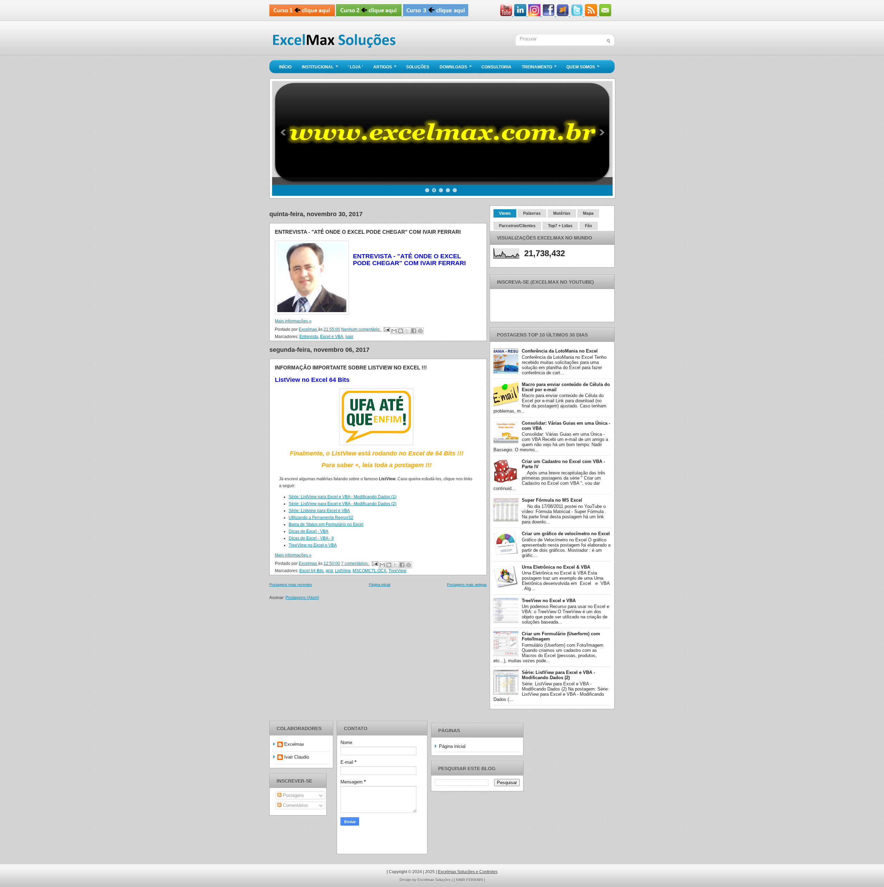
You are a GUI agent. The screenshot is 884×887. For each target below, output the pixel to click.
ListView (342, 570)
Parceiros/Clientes (517, 225)
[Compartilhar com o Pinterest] (420, 330)
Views (505, 213)
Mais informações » (293, 321)
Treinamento (539, 66)
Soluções (417, 67)
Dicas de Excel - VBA (308, 531)
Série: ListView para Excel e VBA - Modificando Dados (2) (342, 503)
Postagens (292, 795)
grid (329, 570)
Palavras (532, 213)
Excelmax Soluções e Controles (468, 871)
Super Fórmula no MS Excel (552, 500)
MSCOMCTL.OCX (369, 570)
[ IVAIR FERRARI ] (469, 880)
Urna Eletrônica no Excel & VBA (556, 567)
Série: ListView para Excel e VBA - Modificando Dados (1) (342, 496)
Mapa (588, 213)
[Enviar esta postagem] (386, 329)
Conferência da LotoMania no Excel (560, 351)
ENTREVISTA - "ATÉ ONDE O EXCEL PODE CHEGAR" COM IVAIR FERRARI (368, 232)
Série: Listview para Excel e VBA (319, 510)
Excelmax (294, 744)
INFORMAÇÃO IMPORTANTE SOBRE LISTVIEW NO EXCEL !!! (351, 367)
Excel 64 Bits (311, 570)
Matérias (561, 213)
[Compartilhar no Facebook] (413, 330)
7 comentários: (355, 563)
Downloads (456, 66)
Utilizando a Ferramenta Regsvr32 (321, 517)
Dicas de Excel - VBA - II (311, 538)
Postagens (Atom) (302, 597)
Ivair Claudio (296, 757)
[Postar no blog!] (400, 330)
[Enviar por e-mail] (394, 330)
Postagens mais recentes (290, 584)
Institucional (320, 66)
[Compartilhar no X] (407, 330)
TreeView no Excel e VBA (313, 545)
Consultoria (496, 67)
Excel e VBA (331, 336)
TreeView (397, 570)
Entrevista (308, 336)
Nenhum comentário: (361, 329)
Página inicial (379, 584)
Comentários (294, 805)
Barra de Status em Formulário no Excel (326, 524)
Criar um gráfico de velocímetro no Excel (566, 533)
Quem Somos (582, 66)
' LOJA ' (355, 67)
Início (285, 67)
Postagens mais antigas (467, 584)
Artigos (384, 66)
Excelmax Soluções (434, 880)
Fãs (588, 225)
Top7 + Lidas (560, 225)
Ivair (349, 336)
